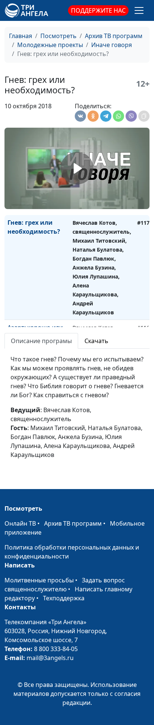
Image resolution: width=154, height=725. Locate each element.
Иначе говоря (111, 45)
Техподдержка (63, 598)
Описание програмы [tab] (41, 341)
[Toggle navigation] (139, 10)
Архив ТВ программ (113, 36)
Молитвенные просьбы (39, 580)
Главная (20, 36)
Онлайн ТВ (20, 523)
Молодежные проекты (50, 45)
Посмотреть (58, 36)
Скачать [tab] (96, 341)
